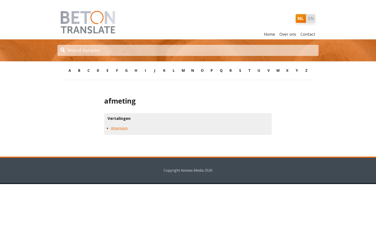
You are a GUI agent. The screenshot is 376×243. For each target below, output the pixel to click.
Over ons (287, 34)
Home (269, 34)
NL (300, 18)
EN (311, 18)
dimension (119, 128)
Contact (307, 34)
